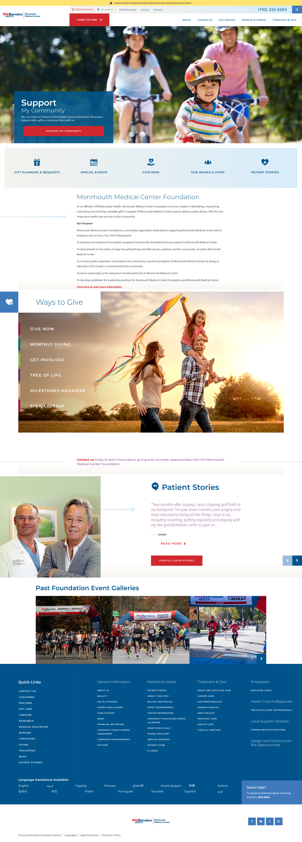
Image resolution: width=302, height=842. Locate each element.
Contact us (85, 460)
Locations (26, 697)
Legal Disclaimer (89, 835)
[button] (297, 9)
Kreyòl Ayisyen (171, 785)
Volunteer (27, 750)
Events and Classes (110, 707)
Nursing (25, 732)
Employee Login (261, 690)
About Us (103, 690)
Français (110, 785)
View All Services (209, 730)
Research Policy (111, 835)
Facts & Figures (107, 702)
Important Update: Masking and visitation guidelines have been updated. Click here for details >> (153, 3)
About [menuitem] (186, 19)
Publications (105, 713)
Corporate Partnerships (113, 739)
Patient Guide (156, 745)
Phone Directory (158, 734)
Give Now (151, 172)
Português (125, 791)
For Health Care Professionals (271, 710)
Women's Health (208, 707)
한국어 (23, 791)
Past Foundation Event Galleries (87, 588)
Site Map (102, 745)
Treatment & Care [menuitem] (284, 19)
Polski (89, 791)
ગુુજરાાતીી (138, 785)
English (24, 785)
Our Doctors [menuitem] (227, 19)
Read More (171, 543)
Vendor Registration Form (268, 730)
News (100, 719)
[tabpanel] (50, 527)
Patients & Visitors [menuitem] (254, 19)
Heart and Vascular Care (214, 690)
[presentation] (226, 524)
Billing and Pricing (160, 702)
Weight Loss (205, 724)
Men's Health (206, 713)
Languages (27, 738)
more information (110, 287)
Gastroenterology (210, 702)
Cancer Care (206, 696)
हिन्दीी (192, 785)
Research (26, 721)
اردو (220, 791)
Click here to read (88, 287)
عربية (50, 785)
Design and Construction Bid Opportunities (271, 743)
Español (190, 791)
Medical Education (33, 727)
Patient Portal (157, 690)
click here (264, 797)
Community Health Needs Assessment (113, 732)
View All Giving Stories (177, 560)
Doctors (25, 703)
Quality (102, 696)
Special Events (94, 172)
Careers (157, 9)
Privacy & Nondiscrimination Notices (39, 835)
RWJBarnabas (127, 9)
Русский (157, 791)
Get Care (25, 709)
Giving (145, 9)
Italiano (223, 785)
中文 (54, 791)
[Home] (34, 16)
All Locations (107, 9)
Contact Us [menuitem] (204, 19)
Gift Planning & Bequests (37, 172)
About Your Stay (158, 696)
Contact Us (27, 691)
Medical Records (158, 739)
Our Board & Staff (208, 172)
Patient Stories (265, 172)
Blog (22, 756)
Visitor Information (160, 713)
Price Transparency (160, 707)
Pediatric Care (207, 719)
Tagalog (80, 785)
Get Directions (84, 9)
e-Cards (152, 751)
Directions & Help (159, 728)
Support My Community (63, 131)
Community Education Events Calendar (166, 721)
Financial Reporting (110, 724)
